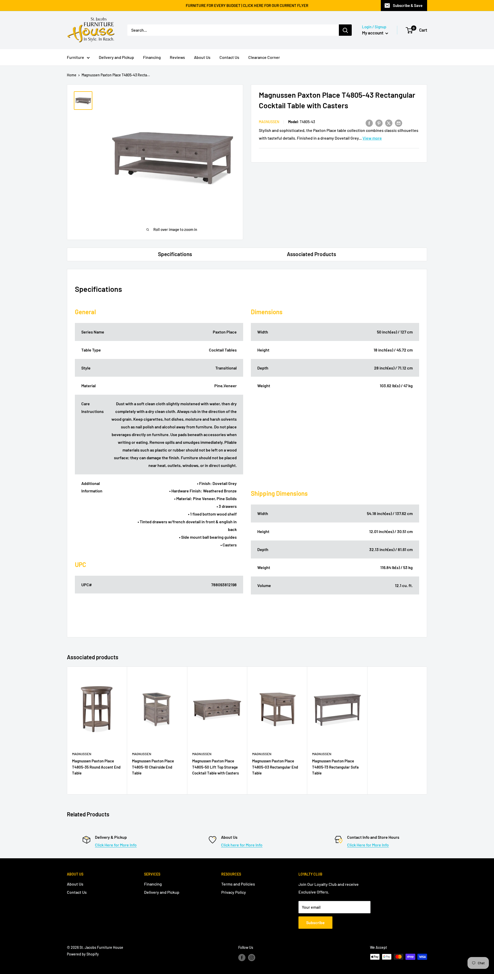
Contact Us (229, 57)
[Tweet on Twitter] (388, 123)
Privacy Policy (233, 892)
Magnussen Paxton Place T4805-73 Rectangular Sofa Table (335, 767)
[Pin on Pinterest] (379, 123)
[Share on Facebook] (369, 123)
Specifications (175, 254)
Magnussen (269, 122)
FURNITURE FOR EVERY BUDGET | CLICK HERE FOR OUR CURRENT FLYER (247, 5)
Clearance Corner (264, 57)
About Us (202, 57)
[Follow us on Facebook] (241, 957)
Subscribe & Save (407, 5)
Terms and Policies (238, 883)
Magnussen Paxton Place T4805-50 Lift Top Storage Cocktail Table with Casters (215, 767)
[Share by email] (398, 123)
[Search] (345, 30)
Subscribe (315, 922)
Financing (152, 57)
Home (71, 75)
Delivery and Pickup (116, 57)
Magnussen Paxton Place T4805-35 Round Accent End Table (96, 767)
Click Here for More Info (116, 844)
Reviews (177, 57)
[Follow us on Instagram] (251, 957)
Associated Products (311, 254)
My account (373, 32)
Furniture (75, 57)
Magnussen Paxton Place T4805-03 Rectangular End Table (275, 767)
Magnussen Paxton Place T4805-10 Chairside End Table (153, 767)
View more (372, 138)
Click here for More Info (241, 844)
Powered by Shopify (83, 954)
